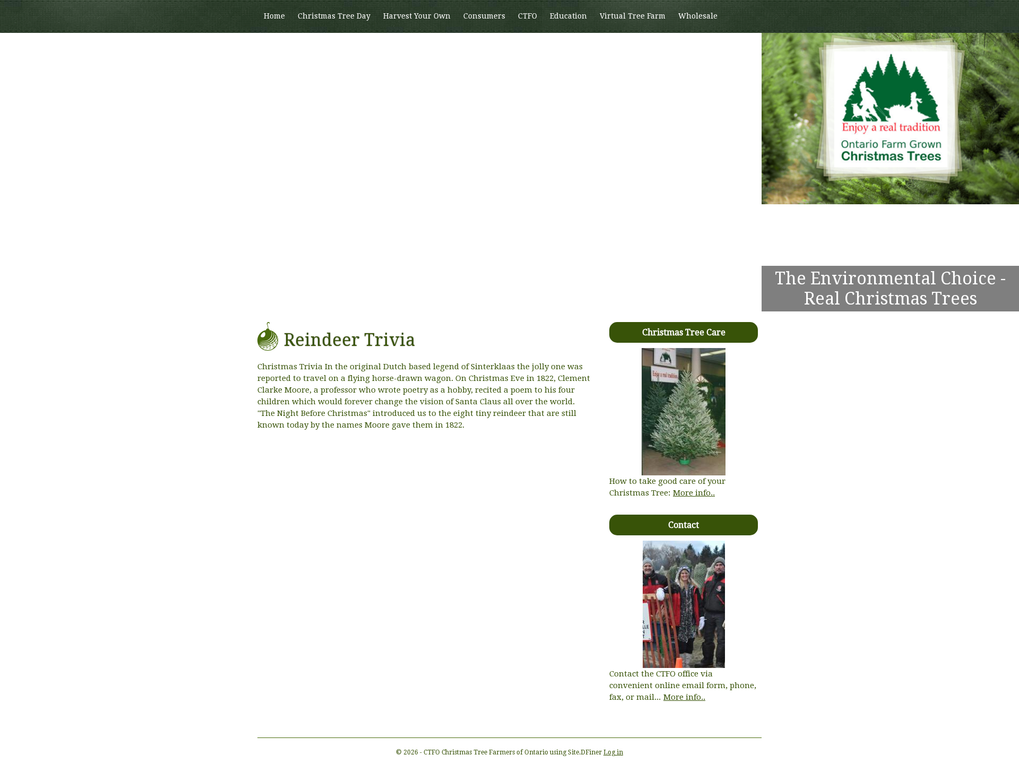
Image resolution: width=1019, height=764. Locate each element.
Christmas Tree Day (334, 16)
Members (281, 48)
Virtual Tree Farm (633, 16)
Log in (613, 752)
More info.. (694, 493)
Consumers (484, 16)
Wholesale (698, 16)
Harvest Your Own (417, 16)
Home (274, 16)
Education (568, 16)
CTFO (527, 16)
